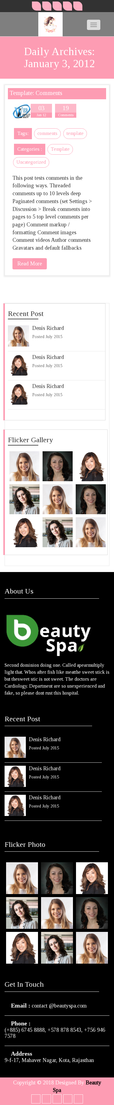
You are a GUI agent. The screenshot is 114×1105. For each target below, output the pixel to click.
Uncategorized (31, 162)
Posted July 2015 (47, 336)
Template (60, 149)
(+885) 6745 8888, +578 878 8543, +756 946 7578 (55, 1033)
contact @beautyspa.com (59, 1006)
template (75, 133)
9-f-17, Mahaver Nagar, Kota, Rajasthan (49, 1060)
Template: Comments (35, 93)
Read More (29, 264)
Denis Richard (48, 328)
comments (47, 133)
